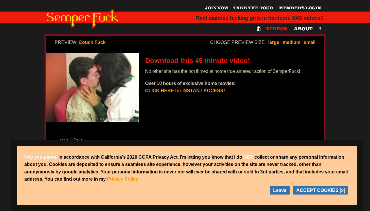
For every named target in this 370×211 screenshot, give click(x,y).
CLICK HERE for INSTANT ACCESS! (185, 90)
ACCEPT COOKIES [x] (320, 190)
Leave (279, 190)
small (309, 42)
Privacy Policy (122, 179)
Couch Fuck (92, 42)
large (273, 42)
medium (291, 42)
